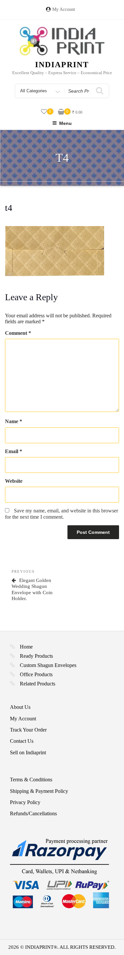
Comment (18, 333)
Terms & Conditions (31, 779)
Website (13, 481)
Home (26, 647)
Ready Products (36, 656)
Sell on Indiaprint (28, 752)
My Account (63, 9)
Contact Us (21, 741)
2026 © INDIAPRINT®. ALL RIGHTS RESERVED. (62, 947)
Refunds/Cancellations (33, 813)
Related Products (37, 683)
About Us (20, 707)
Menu (65, 123)
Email (13, 451)
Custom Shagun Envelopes (48, 665)
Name (13, 421)
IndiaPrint (62, 64)
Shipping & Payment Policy (39, 791)
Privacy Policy (25, 802)
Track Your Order (28, 730)
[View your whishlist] (44, 112)
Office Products (36, 674)
